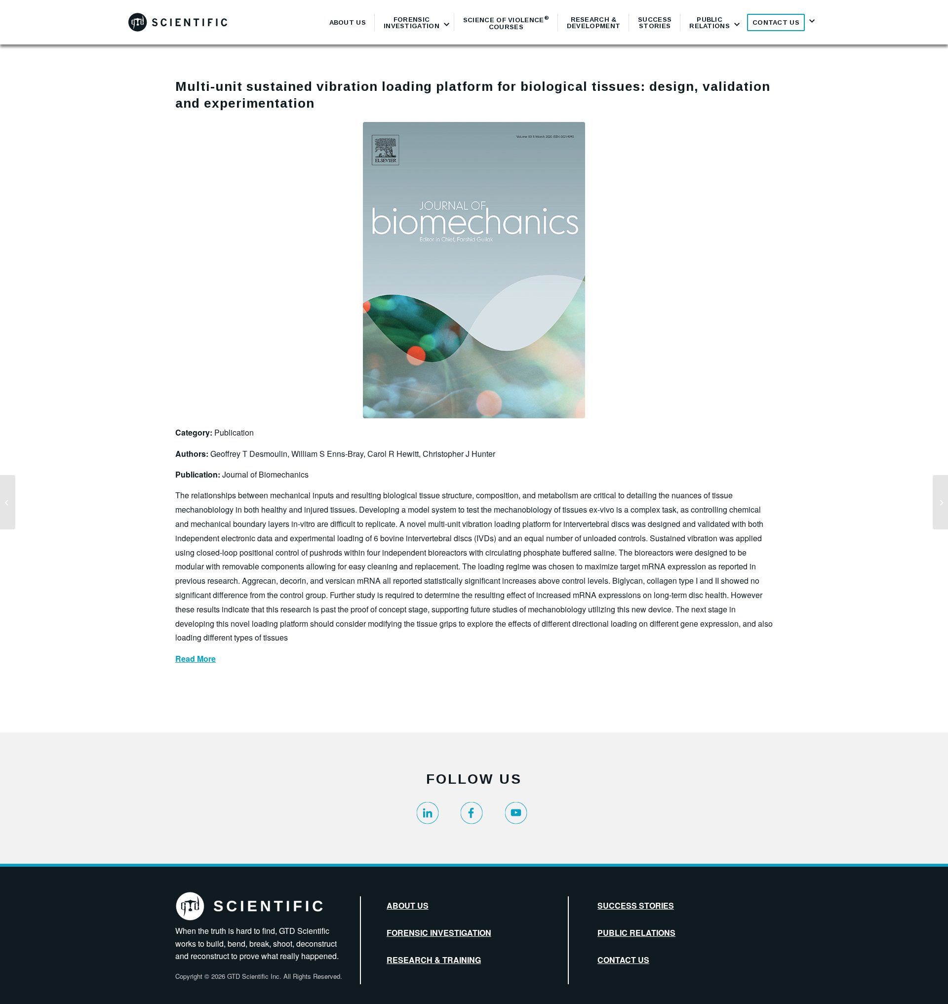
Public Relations (636, 932)
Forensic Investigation (439, 932)
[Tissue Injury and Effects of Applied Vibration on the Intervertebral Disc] (940, 502)
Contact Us (623, 959)
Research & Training (434, 959)
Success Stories (635, 905)
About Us (408, 905)
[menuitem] (347, 22)
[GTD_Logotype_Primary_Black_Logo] (177, 22)
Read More (195, 658)
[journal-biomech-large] (474, 270)
